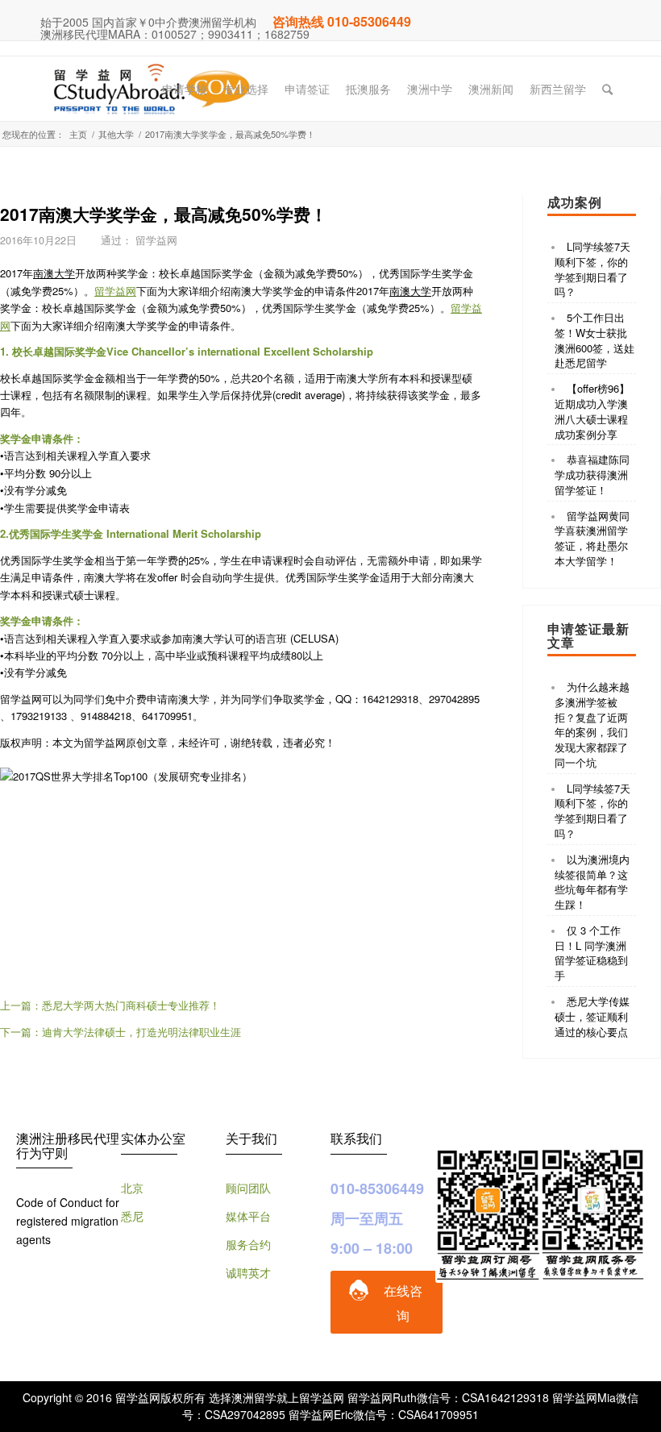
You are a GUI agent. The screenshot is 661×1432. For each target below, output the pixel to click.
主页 (78, 134)
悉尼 (132, 1216)
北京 (132, 1188)
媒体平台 (248, 1216)
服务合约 (248, 1244)
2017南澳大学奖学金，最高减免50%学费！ (163, 214)
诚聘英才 (248, 1272)
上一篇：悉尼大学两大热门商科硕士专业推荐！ (110, 1005)
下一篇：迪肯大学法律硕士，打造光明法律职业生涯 (120, 1031)
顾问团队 (248, 1188)
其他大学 (116, 134)
